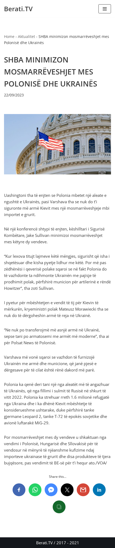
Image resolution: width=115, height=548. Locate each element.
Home (9, 36)
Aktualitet (26, 36)
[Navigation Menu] (104, 8)
